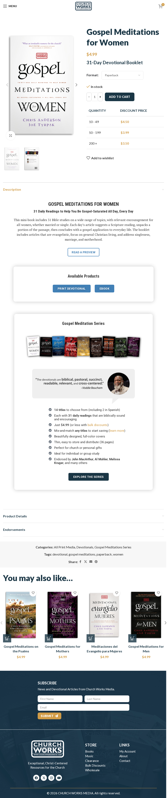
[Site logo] (83, 6)
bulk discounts (98, 425)
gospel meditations (82, 554)
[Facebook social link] (80, 561)
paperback (104, 554)
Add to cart (119, 97)
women (118, 554)
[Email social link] (90, 561)
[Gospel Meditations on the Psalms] (21, 615)
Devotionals (84, 547)
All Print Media (64, 547)
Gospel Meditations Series (112, 547)
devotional (60, 554)
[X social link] (85, 561)
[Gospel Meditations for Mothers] (62, 615)
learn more (117, 431)
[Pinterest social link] (96, 561)
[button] (7, 85)
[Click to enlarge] (10, 135)
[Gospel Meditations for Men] (146, 615)
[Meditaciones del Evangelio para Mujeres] (104, 615)
